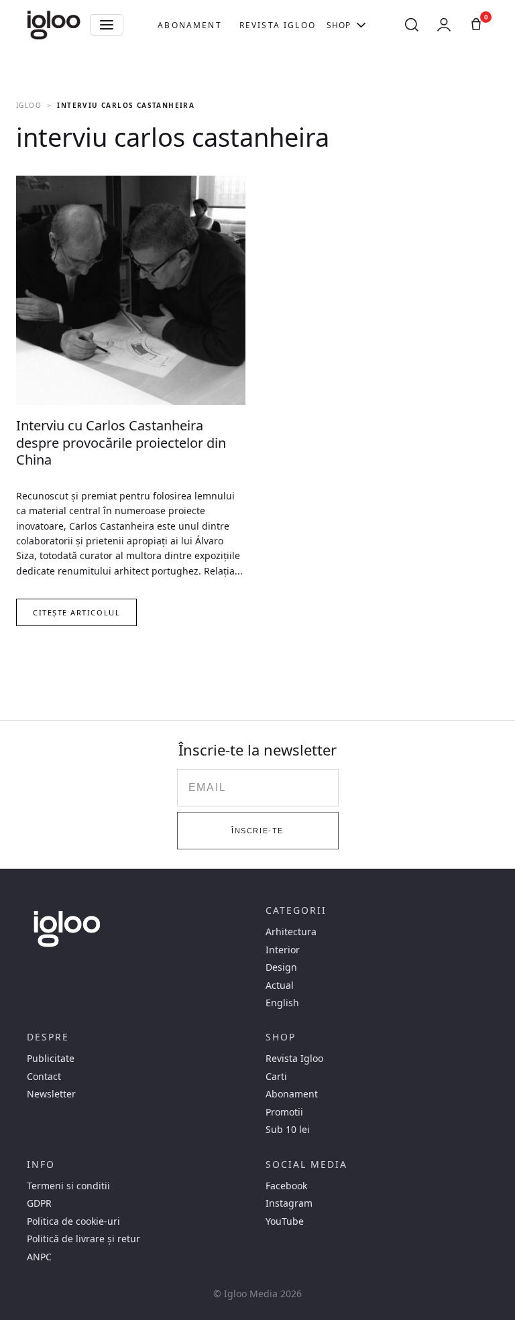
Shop (339, 25)
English (282, 1003)
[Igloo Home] (53, 24)
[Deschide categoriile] (106, 25)
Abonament (189, 25)
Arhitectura (291, 932)
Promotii (284, 1112)
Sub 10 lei (288, 1130)
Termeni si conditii (68, 1186)
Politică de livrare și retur (83, 1239)
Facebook (286, 1186)
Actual (280, 985)
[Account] (444, 25)
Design (281, 967)
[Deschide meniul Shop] (361, 24)
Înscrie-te (257, 831)
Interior (283, 950)
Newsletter (51, 1094)
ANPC (39, 1257)
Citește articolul (76, 612)
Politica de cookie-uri (73, 1221)
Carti (276, 1077)
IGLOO (29, 105)
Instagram (289, 1203)
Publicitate (50, 1059)
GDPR (39, 1203)
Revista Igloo (277, 25)
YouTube (285, 1221)
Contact (44, 1077)
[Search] (412, 25)
